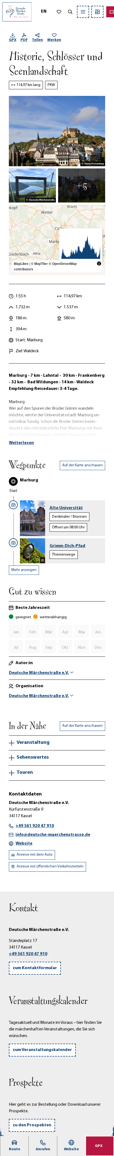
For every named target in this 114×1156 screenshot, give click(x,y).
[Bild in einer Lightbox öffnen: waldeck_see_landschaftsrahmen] (32, 185)
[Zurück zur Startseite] (17, 11)
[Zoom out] (16, 219)
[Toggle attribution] (99, 263)
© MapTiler (39, 263)
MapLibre (21, 263)
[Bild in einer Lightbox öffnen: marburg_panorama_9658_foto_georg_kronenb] (57, 131)
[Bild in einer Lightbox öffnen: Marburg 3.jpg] (81, 185)
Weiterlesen (21, 443)
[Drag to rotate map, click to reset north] (16, 227)
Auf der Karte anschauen (82, 465)
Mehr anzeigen (24, 570)
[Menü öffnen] (83, 12)
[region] (57, 240)
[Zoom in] (16, 211)
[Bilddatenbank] (97, 12)
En (43, 11)
